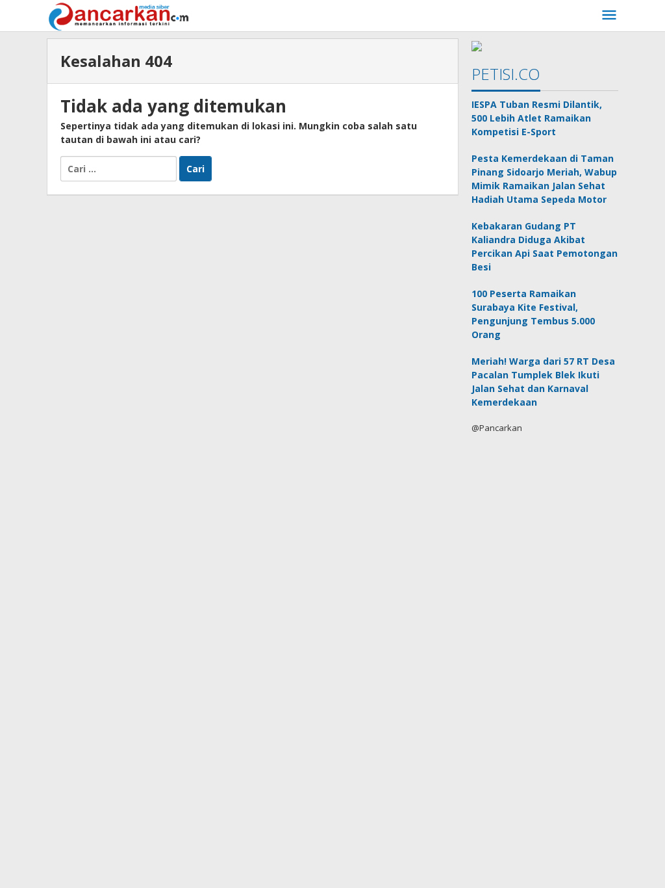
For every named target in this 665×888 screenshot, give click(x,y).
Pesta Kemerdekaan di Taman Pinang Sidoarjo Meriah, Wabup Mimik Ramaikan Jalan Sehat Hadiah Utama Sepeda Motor (544, 178)
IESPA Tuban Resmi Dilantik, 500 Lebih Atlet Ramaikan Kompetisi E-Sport (536, 118)
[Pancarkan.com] (120, 15)
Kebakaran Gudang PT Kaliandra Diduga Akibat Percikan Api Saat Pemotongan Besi (544, 246)
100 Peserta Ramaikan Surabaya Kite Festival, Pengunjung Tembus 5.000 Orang (533, 314)
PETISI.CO (505, 74)
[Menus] (609, 16)
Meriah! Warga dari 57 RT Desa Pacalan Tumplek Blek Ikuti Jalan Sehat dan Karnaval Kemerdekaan (543, 381)
